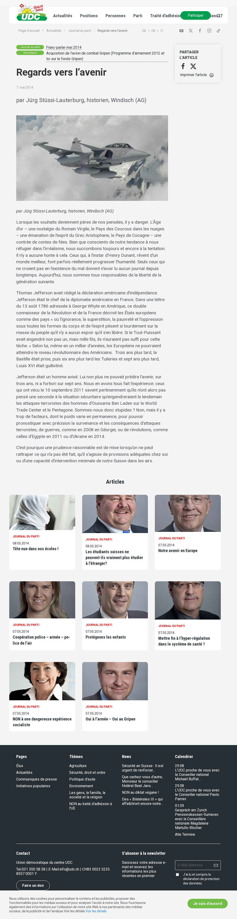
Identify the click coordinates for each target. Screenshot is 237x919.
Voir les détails (96, 911)
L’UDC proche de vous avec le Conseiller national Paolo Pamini (197, 794)
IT (162, 31)
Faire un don (33, 885)
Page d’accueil (29, 30)
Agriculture (78, 766)
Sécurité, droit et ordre (87, 772)
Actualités (54, 30)
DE (144, 31)
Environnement (81, 786)
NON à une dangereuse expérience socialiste (42, 722)
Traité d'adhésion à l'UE (171, 15)
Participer (195, 15)
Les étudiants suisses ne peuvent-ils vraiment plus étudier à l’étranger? (114, 557)
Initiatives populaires (33, 786)
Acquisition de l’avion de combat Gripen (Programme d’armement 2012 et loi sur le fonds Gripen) (105, 56)
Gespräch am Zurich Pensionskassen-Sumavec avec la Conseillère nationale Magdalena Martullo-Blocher (196, 819)
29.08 (179, 766)
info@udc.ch (69, 869)
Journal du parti (79, 30)
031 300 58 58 (33, 869)
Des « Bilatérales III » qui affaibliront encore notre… (142, 801)
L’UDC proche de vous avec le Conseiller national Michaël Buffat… (197, 774)
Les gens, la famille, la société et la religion (87, 794)
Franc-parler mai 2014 (63, 47)
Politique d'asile (82, 779)
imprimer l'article (193, 75)
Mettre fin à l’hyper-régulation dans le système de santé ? (184, 641)
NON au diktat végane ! (140, 792)
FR (153, 31)
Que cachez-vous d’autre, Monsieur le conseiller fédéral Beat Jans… (142, 781)
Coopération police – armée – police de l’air (41, 640)
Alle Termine (185, 834)
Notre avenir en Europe (177, 550)
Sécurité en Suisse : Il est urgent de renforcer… (142, 768)
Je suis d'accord (207, 903)
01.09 (179, 805)
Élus (19, 766)
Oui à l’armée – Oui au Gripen (110, 719)
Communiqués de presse (36, 779)
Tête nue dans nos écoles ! (36, 548)
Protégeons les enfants (106, 637)
